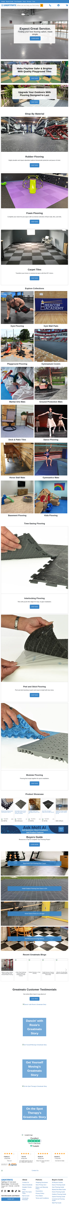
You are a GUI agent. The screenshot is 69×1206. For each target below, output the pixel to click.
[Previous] (3, 970)
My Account (25, 1195)
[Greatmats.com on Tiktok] (16, 1191)
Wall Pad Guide (56, 1203)
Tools (33, 1)
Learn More (34, 844)
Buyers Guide (9, 1)
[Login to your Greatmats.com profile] (58, 5)
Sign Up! (10, 1199)
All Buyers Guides (57, 1182)
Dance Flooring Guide (58, 1185)
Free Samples (18, 1)
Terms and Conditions (42, 1198)
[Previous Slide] (3, 810)
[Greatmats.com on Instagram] (5, 1191)
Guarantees (39, 1191)
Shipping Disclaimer (42, 1182)
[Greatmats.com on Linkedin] (19, 1191)
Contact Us (25, 1182)
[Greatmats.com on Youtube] (9, 1191)
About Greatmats (27, 1185)
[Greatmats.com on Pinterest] (12, 1191)
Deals (24, 1)
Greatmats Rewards (25, 1198)
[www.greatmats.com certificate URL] (34, 1164)
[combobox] (29, 5)
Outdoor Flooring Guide (59, 1194)
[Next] (66, 970)
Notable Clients (27, 1187)
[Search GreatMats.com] (41, 5)
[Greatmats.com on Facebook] (2, 1191)
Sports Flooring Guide (58, 1196)
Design (3, 1)
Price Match (39, 1195)
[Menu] (2, 5)
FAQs (24, 1189)
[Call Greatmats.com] (50, 5)
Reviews (29, 1)
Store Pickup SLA (41, 1185)
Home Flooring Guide (58, 1192)
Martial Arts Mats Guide (59, 1189)
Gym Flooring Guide (58, 1187)
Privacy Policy (40, 1193)
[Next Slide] (66, 810)
